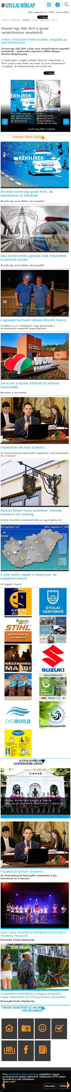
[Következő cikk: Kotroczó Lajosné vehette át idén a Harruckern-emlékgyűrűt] (3, 1085)
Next (66, 809)
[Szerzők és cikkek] (42, 1055)
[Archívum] (9, 1055)
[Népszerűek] (42, 1033)
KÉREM (64, 1086)
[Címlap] (9, 1033)
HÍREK (26, 20)
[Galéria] (26, 1033)
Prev (4, 809)
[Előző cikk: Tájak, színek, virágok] (68, 1085)
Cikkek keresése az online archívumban (22, 1009)
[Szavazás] (59, 1033)
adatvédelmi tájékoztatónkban (23, 1074)
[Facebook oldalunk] (26, 1055)
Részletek (50, 1086)
